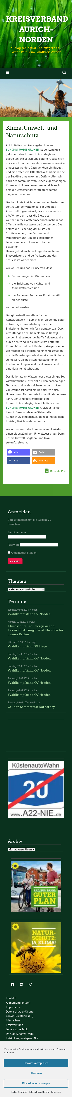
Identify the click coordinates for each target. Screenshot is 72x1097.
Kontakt (11, 998)
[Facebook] (12, 985)
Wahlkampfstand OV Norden (29, 614)
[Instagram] (30, 985)
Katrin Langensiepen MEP (22, 1038)
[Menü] (7, 72)
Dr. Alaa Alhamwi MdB (20, 1033)
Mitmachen (13, 1020)
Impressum (56, 1092)
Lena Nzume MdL (17, 1029)
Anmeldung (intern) (18, 1002)
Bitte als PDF (57, 471)
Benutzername (17, 532)
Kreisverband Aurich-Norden (37, 29)
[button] (18, 452)
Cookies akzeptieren (36, 1063)
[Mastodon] (21, 985)
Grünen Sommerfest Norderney (31, 707)
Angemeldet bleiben (23, 552)
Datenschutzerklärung (39, 1092)
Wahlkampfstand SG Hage (27, 646)
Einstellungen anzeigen (36, 1083)
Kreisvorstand (14, 1025)
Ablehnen (36, 1073)
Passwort (13, 544)
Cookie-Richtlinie (19, 1092)
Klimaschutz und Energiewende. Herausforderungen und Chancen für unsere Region (36, 630)
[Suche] (64, 72)
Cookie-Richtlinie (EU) (19, 1016)
